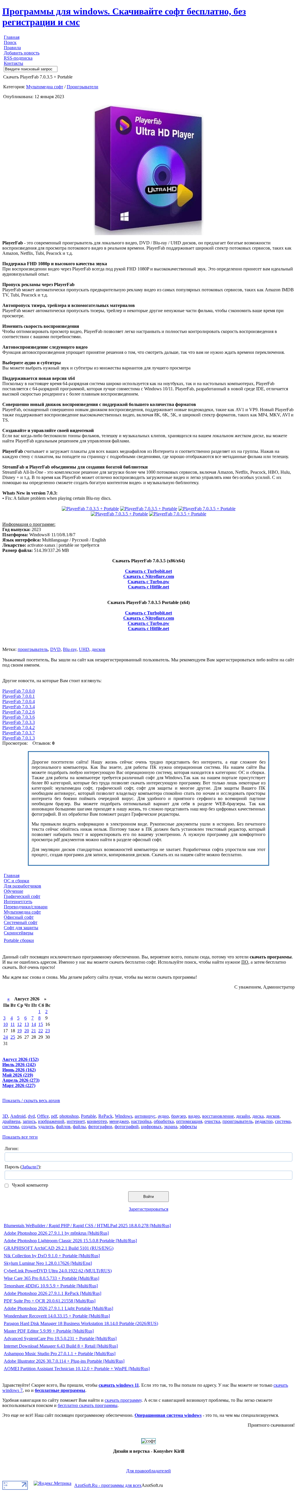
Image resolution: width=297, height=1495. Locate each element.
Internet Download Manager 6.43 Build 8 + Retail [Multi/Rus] (61, 1346)
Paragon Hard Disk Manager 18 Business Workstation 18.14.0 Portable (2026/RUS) (81, 1323)
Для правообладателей (148, 1470)
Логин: (12, 1148)
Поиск (10, 42)
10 (5, 1024)
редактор (264, 1121)
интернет (76, 1121)
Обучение (13, 891)
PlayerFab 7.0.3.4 (18, 706)
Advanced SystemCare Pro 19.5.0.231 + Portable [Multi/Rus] (60, 1338)
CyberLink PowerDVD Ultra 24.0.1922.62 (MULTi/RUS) (58, 1270)
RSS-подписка (18, 58)
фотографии (100, 1126)
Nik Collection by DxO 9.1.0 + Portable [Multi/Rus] (52, 1255)
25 (12, 1037)
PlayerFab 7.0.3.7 (18, 732)
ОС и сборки (16, 880)
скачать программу (123, 1400)
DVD (55, 649)
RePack (105, 1116)
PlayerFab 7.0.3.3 (18, 722)
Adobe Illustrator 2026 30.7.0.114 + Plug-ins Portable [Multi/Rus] (64, 1361)
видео (194, 1116)
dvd (31, 1116)
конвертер (97, 1121)
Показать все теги (20, 1136)
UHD (84, 649)
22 (40, 1030)
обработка (164, 1121)
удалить (46, 1126)
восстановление (218, 1116)
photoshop (69, 1116)
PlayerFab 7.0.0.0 (18, 691)
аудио (163, 1116)
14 (33, 1024)
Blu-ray (70, 649)
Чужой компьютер (29, 1185)
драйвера (11, 1121)
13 (26, 1024)
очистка (212, 1121)
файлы (79, 1126)
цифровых (151, 1126)
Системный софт (20, 922)
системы (10, 1126)
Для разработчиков (22, 885)
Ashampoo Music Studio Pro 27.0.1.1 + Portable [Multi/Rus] (59, 1353)
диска (258, 1116)
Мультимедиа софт (44, 86)
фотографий (127, 1126)
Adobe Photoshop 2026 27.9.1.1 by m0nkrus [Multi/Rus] (56, 1233)
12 (19, 1024)
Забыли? (30, 1166)
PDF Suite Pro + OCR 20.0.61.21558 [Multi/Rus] (49, 1300)
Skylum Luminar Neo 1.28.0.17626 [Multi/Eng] (48, 1263)
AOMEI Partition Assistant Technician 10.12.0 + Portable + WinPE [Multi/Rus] (77, 1368)
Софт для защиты (21, 927)
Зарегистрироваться (148, 1209)
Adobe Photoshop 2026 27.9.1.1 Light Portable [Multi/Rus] (58, 1308)
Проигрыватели (82, 86)
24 (5, 1037)
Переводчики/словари (26, 906)
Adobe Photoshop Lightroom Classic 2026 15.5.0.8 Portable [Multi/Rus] (70, 1240)
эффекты (188, 1126)
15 (40, 1024)
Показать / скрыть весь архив (31, 1100)
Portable (88, 1116)
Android (18, 1116)
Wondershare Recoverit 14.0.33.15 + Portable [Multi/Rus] (57, 1315)
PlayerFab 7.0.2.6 (18, 711)
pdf (54, 1116)
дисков (98, 649)
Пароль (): (23, 1166)
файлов (63, 1126)
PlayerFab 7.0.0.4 (18, 701)
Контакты (13, 63)
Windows (123, 1116)
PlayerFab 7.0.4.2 (18, 727)
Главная (11, 37)
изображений (51, 1121)
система (283, 1121)
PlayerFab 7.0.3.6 (18, 717)
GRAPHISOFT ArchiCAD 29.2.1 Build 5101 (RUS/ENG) (58, 1248)
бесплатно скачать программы (87, 1405)
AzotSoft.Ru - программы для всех (108, 1485)
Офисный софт (19, 917)
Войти (148, 1196)
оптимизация (189, 1121)
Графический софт (22, 896)
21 (33, 1030)
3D (5, 1116)
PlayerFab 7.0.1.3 (18, 737)
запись (29, 1121)
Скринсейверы (18, 932)
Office (43, 1116)
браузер (178, 1116)
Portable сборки (19, 940)
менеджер (119, 1121)
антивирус (145, 1116)
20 (26, 1030)
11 (12, 1024)
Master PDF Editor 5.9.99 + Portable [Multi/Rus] (49, 1331)
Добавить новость (21, 52)
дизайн (243, 1116)
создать (28, 1126)
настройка (141, 1121)
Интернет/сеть (18, 901)
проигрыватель (33, 649)
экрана (170, 1126)
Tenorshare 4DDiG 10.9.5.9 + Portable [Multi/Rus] (51, 1285)
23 (47, 1030)
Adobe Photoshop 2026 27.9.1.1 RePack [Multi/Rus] (52, 1293)
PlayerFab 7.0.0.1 (18, 696)
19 (19, 1030)
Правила (12, 47)
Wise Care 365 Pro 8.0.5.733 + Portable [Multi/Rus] (51, 1278)
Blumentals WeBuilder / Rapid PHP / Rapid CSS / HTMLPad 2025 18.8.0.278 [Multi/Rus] (87, 1225)
